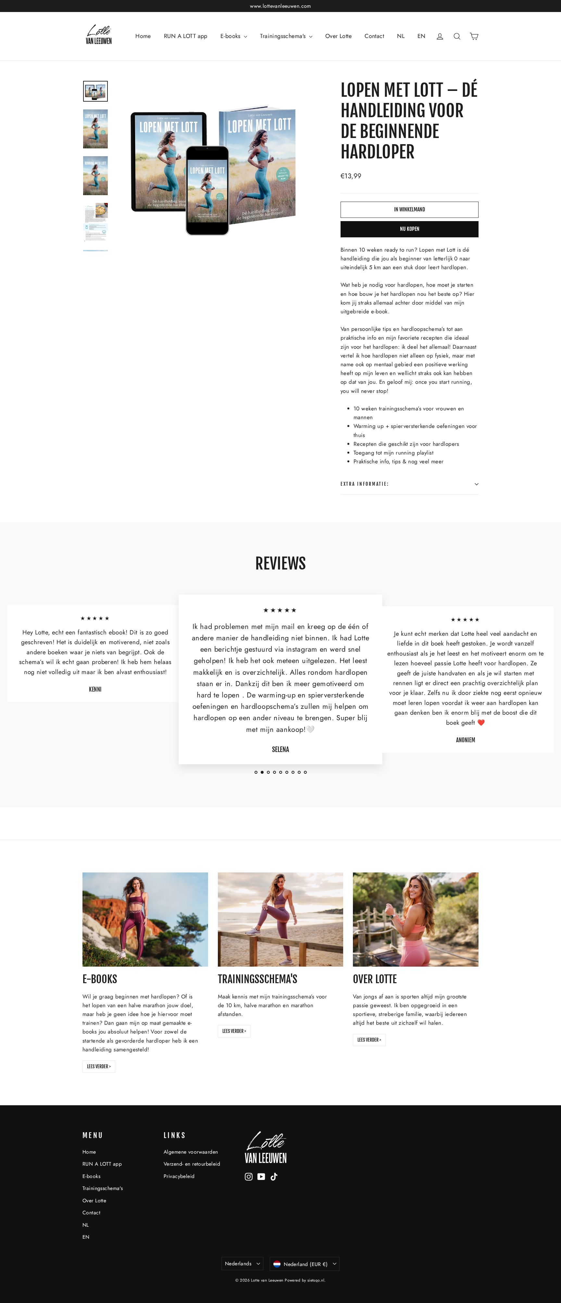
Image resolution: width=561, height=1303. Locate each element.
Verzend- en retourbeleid (192, 1164)
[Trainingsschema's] (280, 919)
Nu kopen (409, 229)
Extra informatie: (365, 484)
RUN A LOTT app (185, 36)
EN (422, 36)
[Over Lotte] (416, 919)
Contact (374, 36)
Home (143, 36)
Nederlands (238, 1263)
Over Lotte (338, 36)
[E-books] (145, 919)
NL (401, 36)
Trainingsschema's (283, 36)
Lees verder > (99, 1066)
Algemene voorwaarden (191, 1152)
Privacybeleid (179, 1176)
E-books (231, 36)
